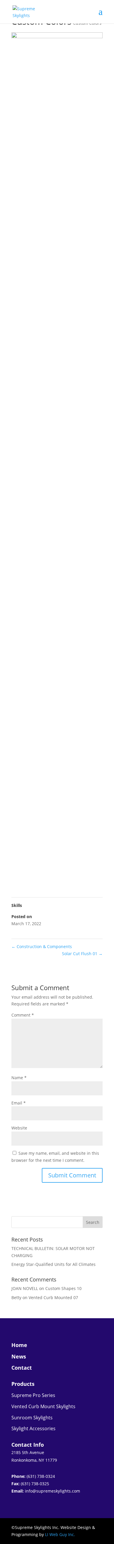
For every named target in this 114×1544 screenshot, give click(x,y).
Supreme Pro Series (33, 1395)
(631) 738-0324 (41, 1476)
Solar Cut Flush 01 (82, 953)
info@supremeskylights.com (52, 1491)
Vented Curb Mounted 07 (53, 1297)
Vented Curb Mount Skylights (43, 1406)
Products (22, 1383)
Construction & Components (41, 946)
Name (19, 1077)
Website (19, 1128)
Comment (22, 1015)
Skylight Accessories (33, 1428)
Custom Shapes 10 (63, 1288)
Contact (21, 1367)
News (18, 1356)
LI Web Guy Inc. (60, 1534)
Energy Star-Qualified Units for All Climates (53, 1264)
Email (18, 1103)
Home (19, 1345)
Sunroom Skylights (32, 1417)
